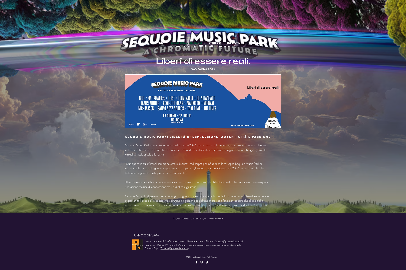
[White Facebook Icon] (196, 262)
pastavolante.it (216, 218)
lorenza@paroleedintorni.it (229, 241)
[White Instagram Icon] (201, 262)
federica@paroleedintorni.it (174, 248)
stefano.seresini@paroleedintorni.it (223, 245)
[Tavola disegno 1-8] (206, 262)
